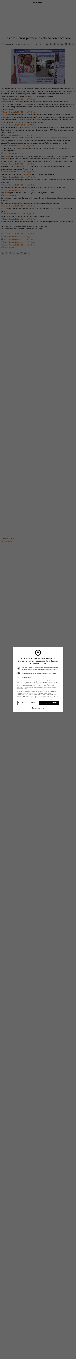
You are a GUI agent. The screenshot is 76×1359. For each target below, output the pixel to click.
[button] (38, 677)
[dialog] (38, 679)
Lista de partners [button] (22, 689)
